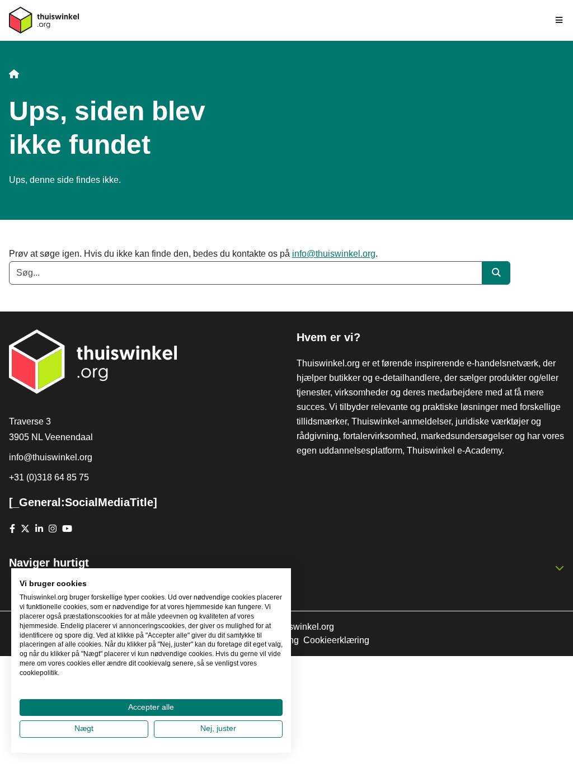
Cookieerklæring (336, 640)
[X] (25, 529)
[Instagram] (52, 529)
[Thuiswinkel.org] (44, 20)
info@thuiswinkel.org (333, 253)
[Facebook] (12, 529)
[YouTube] (67, 529)
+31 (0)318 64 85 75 (49, 477)
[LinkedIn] (39, 529)
